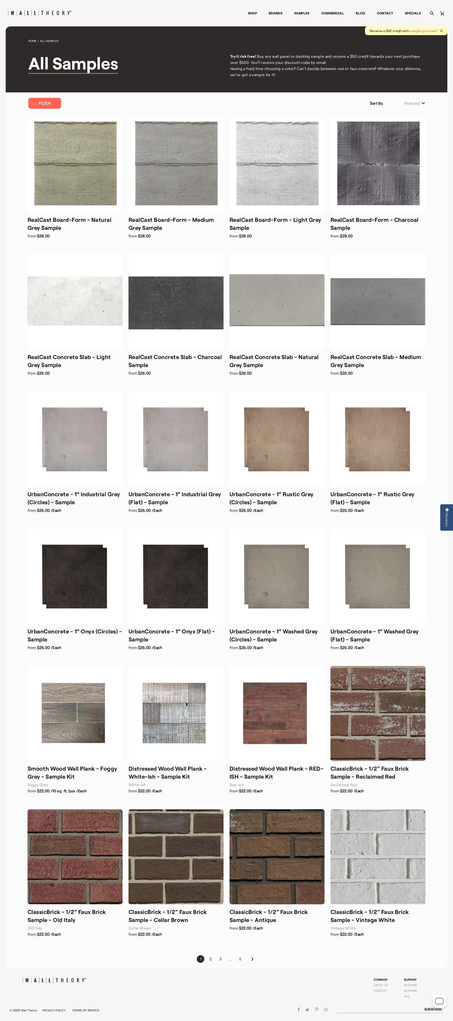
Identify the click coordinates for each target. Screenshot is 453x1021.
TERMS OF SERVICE (85, 1010)
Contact (385, 13)
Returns (410, 985)
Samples (302, 13)
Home (32, 40)
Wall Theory (29, 1010)
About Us (381, 985)
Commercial (332, 13)
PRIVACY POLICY (54, 1010)
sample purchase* (424, 31)
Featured (412, 103)
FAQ (407, 996)
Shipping (410, 990)
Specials (413, 13)
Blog (360, 13)
